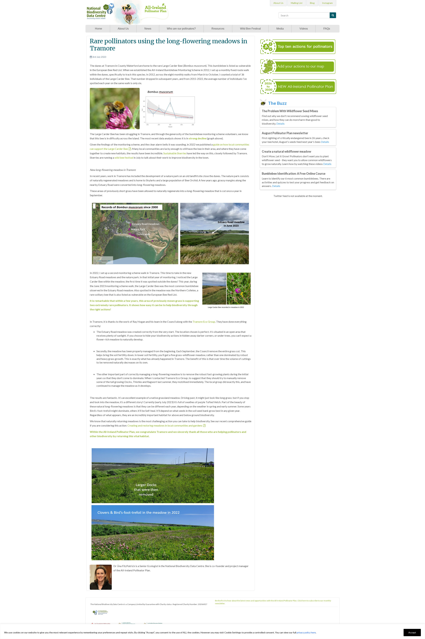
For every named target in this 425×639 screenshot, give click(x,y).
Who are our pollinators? (181, 28)
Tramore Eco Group (204, 321)
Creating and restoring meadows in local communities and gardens (165, 425)
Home (98, 28)
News (147, 28)
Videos (303, 28)
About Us (123, 28)
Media (280, 28)
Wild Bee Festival (250, 28)
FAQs (326, 28)
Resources (218, 28)
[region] (212, 631)
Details (280, 123)
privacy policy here (306, 632)
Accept (412, 632)
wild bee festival (124, 157)
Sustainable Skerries (174, 153)
